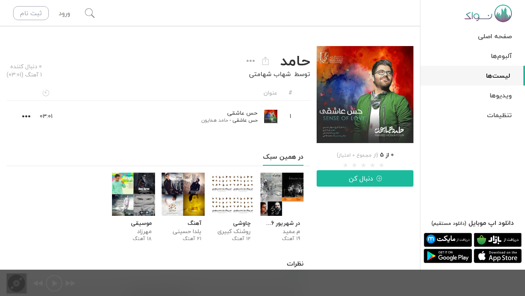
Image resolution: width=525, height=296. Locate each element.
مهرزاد (144, 231)
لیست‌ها (498, 75)
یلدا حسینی (187, 231)
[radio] (345, 165)
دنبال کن (361, 178)
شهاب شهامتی (270, 74)
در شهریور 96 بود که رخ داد (282, 223)
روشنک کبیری (234, 231)
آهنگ (194, 223)
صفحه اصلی (495, 36)
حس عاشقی (245, 120)
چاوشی (242, 223)
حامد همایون (214, 120)
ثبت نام (31, 13)
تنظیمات (499, 115)
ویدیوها (501, 95)
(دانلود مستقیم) (448, 223)
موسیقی (141, 223)
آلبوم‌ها (501, 56)
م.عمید (291, 231)
